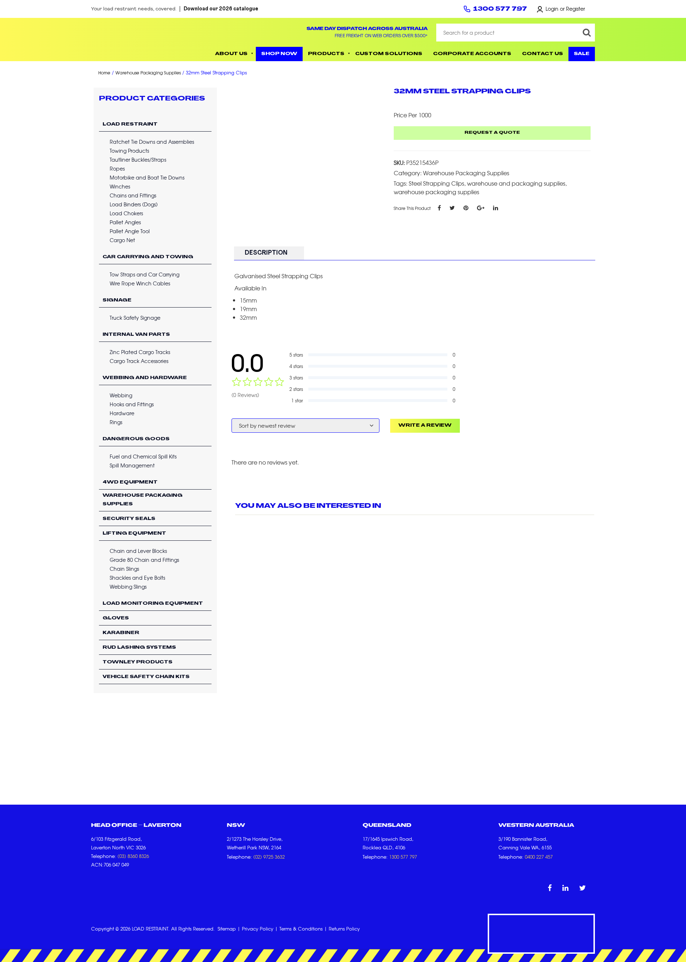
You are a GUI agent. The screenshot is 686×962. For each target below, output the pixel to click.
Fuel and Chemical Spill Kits (143, 456)
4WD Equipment (130, 482)
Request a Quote (492, 133)
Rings (116, 422)
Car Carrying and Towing (148, 257)
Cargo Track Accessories (139, 360)
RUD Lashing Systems (139, 648)
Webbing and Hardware (145, 378)
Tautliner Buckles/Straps (138, 159)
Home (104, 73)
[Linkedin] (565, 887)
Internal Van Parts (136, 335)
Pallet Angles (125, 222)
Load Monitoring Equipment (153, 604)
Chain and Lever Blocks (138, 550)
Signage (117, 300)
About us (231, 54)
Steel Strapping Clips (436, 183)
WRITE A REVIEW (425, 425)
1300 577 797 (500, 9)
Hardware (122, 413)
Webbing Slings (128, 586)
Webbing (121, 395)
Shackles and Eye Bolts (137, 577)
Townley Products (138, 662)
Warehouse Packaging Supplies (148, 73)
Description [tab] (266, 253)
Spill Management (132, 465)
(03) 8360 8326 (133, 856)
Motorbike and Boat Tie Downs (147, 177)
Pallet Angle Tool (130, 231)
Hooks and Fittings (132, 404)
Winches (120, 186)
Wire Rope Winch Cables (140, 283)
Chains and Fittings (133, 195)
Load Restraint (130, 124)
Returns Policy (344, 928)
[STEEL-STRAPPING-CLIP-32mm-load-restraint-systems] (308, 159)
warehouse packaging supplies (436, 191)
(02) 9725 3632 (269, 856)
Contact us (542, 54)
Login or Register (565, 8)
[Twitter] (452, 207)
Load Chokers (126, 213)
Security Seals (129, 519)
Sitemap (227, 928)
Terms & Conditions (301, 928)
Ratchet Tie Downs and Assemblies (152, 141)
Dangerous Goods (136, 439)
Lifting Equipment (134, 533)
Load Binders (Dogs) (134, 204)
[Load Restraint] (142, 39)
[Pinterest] (465, 207)
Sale (582, 54)
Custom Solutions (388, 54)
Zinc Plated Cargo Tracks (140, 351)
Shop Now (279, 54)
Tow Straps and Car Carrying (144, 274)
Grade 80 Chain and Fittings (144, 559)
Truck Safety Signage (135, 317)
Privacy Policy (257, 928)
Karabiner (121, 633)
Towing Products (129, 150)
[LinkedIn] (495, 207)
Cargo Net (122, 240)
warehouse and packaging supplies (516, 183)
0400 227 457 (539, 856)
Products (326, 54)
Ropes (117, 168)
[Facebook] (439, 207)
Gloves (116, 618)
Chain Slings (124, 568)
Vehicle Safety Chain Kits (146, 677)
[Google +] (480, 207)
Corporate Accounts (472, 54)
